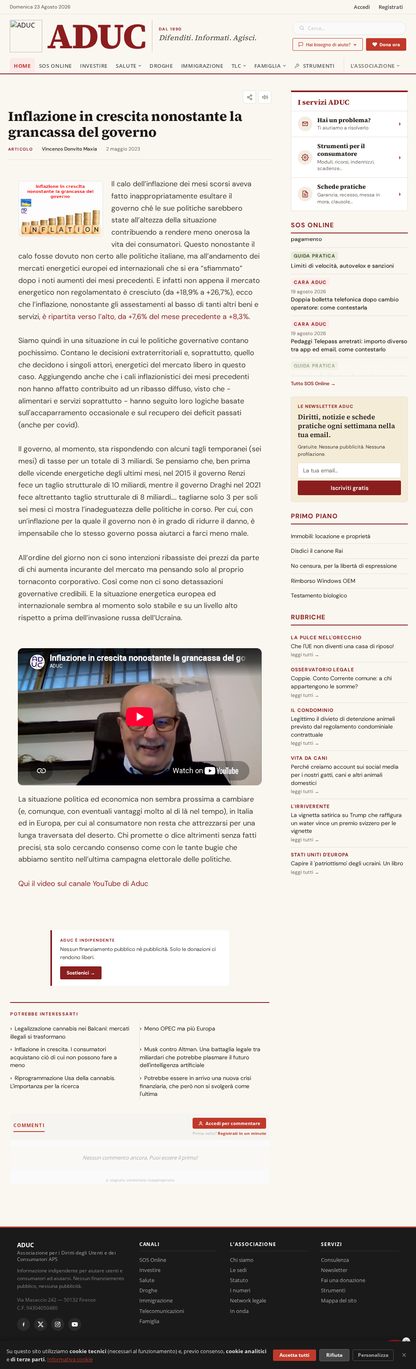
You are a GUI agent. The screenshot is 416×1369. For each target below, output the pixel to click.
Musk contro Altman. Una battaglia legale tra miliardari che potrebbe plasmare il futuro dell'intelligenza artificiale (200, 1057)
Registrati (391, 7)
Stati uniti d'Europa (320, 855)
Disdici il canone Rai (317, 550)
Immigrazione (202, 65)
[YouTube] (74, 1324)
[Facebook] (23, 1324)
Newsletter (334, 1270)
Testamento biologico (319, 595)
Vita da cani (309, 758)
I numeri (240, 1290)
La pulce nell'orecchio (326, 637)
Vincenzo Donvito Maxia (69, 149)
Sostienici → (81, 973)
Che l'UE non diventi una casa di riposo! (342, 646)
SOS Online (55, 65)
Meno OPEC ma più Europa (179, 1028)
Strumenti (319, 65)
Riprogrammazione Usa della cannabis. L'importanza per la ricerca (62, 1082)
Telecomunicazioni (161, 1311)
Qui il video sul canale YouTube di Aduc (83, 883)
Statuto (239, 1280)
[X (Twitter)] (40, 1324)
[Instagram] (57, 1324)
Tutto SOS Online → (313, 383)
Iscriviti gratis (349, 488)
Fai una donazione (343, 1280)
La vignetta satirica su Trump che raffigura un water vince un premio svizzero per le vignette (346, 822)
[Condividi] (249, 97)
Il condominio (312, 710)
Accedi (362, 7)
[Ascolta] (264, 97)
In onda (239, 1311)
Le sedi (238, 1270)
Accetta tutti (295, 1355)
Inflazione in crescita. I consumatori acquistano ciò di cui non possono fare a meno (63, 1057)
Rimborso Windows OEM (323, 580)
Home (22, 65)
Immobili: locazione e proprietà (330, 536)
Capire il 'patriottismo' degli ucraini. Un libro (347, 863)
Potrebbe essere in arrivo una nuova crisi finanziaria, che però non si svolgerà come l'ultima (195, 1085)
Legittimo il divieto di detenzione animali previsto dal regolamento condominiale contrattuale (343, 726)
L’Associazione (373, 65)
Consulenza (335, 1259)
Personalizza (373, 1355)
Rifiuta (334, 1355)
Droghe (161, 65)
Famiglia (267, 65)
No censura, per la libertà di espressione (344, 565)
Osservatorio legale (322, 669)
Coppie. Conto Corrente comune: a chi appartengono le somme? (341, 682)
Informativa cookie (70, 1359)
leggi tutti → (305, 654)
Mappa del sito (339, 1300)
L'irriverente (310, 806)
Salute (126, 65)
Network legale (248, 1300)
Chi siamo (242, 1259)
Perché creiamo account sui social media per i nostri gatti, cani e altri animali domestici (345, 774)
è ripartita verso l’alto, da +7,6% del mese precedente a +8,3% (144, 316)
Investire (94, 65)
